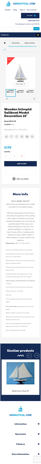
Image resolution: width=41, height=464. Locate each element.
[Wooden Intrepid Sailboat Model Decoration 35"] (11, 93)
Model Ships (16, 43)
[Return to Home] (5, 43)
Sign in (22, 10)
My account (20, 434)
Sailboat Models (29, 43)
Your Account (31, 10)
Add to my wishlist (22, 179)
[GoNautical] (20, 3)
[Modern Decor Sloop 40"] (20, 373)
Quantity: (7, 152)
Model (6, 121)
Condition (7, 124)
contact (8, 10)
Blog (15, 10)
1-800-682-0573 (33, 21)
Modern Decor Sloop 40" (20, 391)
